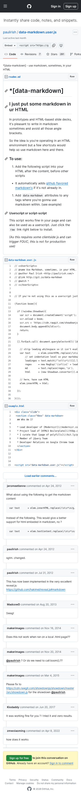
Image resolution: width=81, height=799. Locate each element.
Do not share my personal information (56, 783)
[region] (40, 168)
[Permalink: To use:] (6, 158)
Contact (9, 783)
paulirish (9, 32)
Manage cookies (25, 783)
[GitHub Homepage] (29, 788)
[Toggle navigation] (5, 6)
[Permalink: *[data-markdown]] (6, 90)
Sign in (56, 6)
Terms (12, 779)
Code (12, 54)
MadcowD (13, 604)
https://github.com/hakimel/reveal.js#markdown (35, 589)
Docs (69, 779)
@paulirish (13, 660)
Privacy (23, 779)
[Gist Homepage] (29, 6)
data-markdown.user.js (38, 32)
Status (45, 779)
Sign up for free (19, 758)
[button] (53, 45)
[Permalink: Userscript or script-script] (6, 213)
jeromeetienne (16, 485)
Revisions (32, 54)
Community (57, 779)
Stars (57, 54)
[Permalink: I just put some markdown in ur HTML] (6, 106)
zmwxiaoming (16, 730)
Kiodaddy (13, 707)
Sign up (70, 6)
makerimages (15, 628)
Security (34, 779)
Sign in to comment (61, 763)
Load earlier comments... (41, 475)
